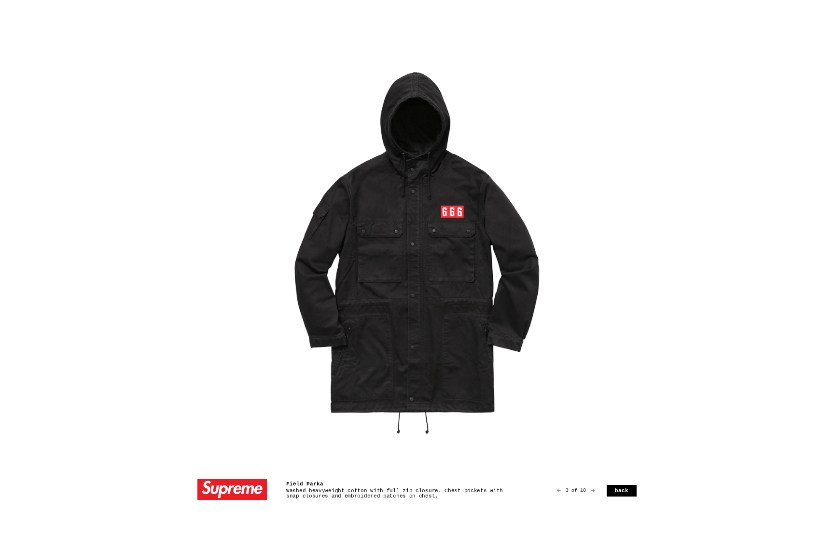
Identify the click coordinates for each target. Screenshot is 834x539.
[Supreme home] (232, 490)
